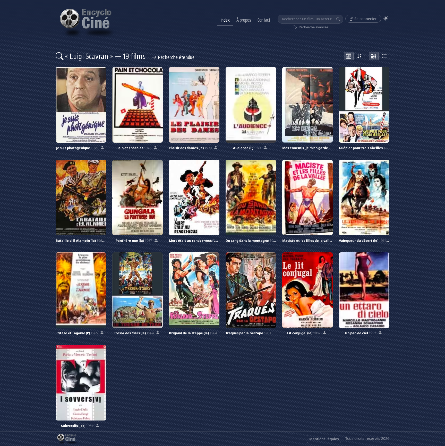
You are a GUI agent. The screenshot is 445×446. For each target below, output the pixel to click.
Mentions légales (324, 438)
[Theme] (385, 18)
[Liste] (384, 56)
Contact (264, 20)
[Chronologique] (349, 56)
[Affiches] (374, 56)
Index (225, 20)
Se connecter (365, 18)
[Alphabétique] (359, 56)
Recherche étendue (175, 57)
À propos (243, 20)
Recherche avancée (313, 27)
